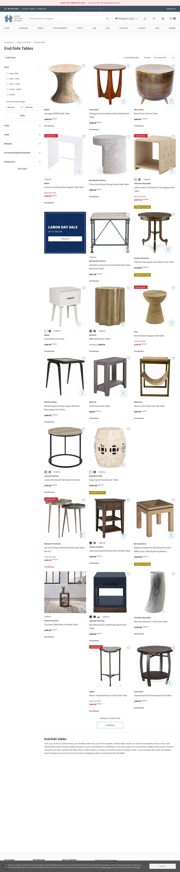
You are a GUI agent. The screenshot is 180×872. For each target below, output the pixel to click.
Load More (110, 725)
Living (7, 28)
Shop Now (65, 239)
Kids (108, 28)
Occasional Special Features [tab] (17, 152)
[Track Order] (163, 18)
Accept (162, 866)
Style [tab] (6, 134)
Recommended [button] (160, 57)
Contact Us (171, 9)
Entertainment (60, 28)
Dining (40, 28)
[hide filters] (10, 57)
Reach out (52, 678)
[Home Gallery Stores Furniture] (13, 18)
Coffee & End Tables (23, 42)
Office (80, 28)
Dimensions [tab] (9, 161)
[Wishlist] (154, 18)
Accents (141, 28)
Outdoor (124, 28)
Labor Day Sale (50, 192)
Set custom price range (15, 101)
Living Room (8, 42)
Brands (172, 28)
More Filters (22, 168)
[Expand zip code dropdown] (136, 18)
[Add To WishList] (83, 65)
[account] (145, 18)
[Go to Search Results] (107, 18)
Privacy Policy (106, 867)
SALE (157, 28)
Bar (94, 28)
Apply (22, 115)
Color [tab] (6, 125)
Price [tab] (6, 67)
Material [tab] (8, 143)
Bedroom (24, 28)
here (138, 867)
